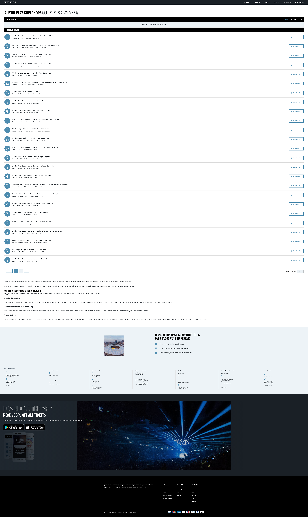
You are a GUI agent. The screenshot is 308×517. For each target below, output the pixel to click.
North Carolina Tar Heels (140, 382)
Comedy (267, 2)
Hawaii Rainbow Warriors (54, 384)
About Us (193, 489)
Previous (9, 271)
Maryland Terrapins (96, 388)
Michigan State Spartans (140, 370)
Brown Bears (8, 384)
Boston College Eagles (10, 382)
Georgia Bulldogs (52, 380)
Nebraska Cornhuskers (140, 379)
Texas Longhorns (225, 382)
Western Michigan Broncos (270, 384)
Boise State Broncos (10, 381)
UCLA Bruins (224, 387)
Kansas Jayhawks (96, 375)
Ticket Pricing (166, 489)
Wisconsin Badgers (268, 385)
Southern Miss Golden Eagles (227, 370)
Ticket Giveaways (167, 495)
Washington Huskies (268, 381)
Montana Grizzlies (139, 374)
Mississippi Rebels (139, 373)
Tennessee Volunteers (226, 380)
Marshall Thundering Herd (97, 387)
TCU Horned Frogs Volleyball (227, 379)
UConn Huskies (267, 370)
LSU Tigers (94, 382)
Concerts (247, 2)
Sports (276, 2)
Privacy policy (132, 512)
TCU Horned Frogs (225, 378)
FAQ (178, 492)
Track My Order (181, 489)
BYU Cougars (8, 385)
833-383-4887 (299, 2)
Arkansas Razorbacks (10, 376)
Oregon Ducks (181, 373)
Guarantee (165, 492)
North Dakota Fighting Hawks (141, 383)
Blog (192, 498)
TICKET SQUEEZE (10, 2)
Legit (192, 492)
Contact (179, 495)
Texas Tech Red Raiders (226, 383)
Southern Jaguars (182, 388)
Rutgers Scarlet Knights (183, 382)
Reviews (193, 495)
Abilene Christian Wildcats (11, 374)
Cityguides (287, 2)
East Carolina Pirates (53, 375)
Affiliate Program (167, 498)
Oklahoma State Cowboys (183, 372)
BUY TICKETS (297, 37)
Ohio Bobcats (181, 370)
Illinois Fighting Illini (96, 370)
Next (26, 271)
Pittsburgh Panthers (182, 378)
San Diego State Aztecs (183, 387)
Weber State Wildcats (269, 382)
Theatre (257, 2)
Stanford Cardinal (225, 373)
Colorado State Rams (53, 370)
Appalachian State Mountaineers (13, 375)
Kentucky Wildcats (96, 376)
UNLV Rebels (267, 372)
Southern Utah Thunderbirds (227, 372)
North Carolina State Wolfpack (141, 380)
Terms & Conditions (122, 512)
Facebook (194, 501)
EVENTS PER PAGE (291, 271)
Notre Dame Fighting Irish (140, 384)
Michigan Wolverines (139, 372)
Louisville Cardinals (96, 381)
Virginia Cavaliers (268, 376)
